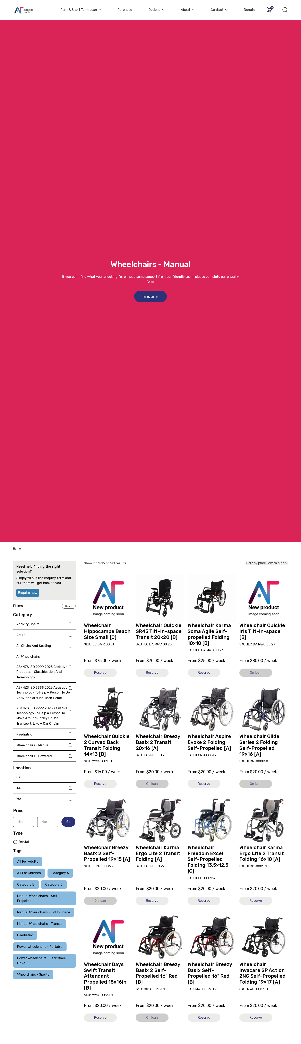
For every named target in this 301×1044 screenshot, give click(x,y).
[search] (285, 10)
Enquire (150, 296)
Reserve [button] (100, 673)
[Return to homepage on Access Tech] (26, 10)
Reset (68, 606)
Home (17, 548)
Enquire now (27, 593)
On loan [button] (255, 673)
